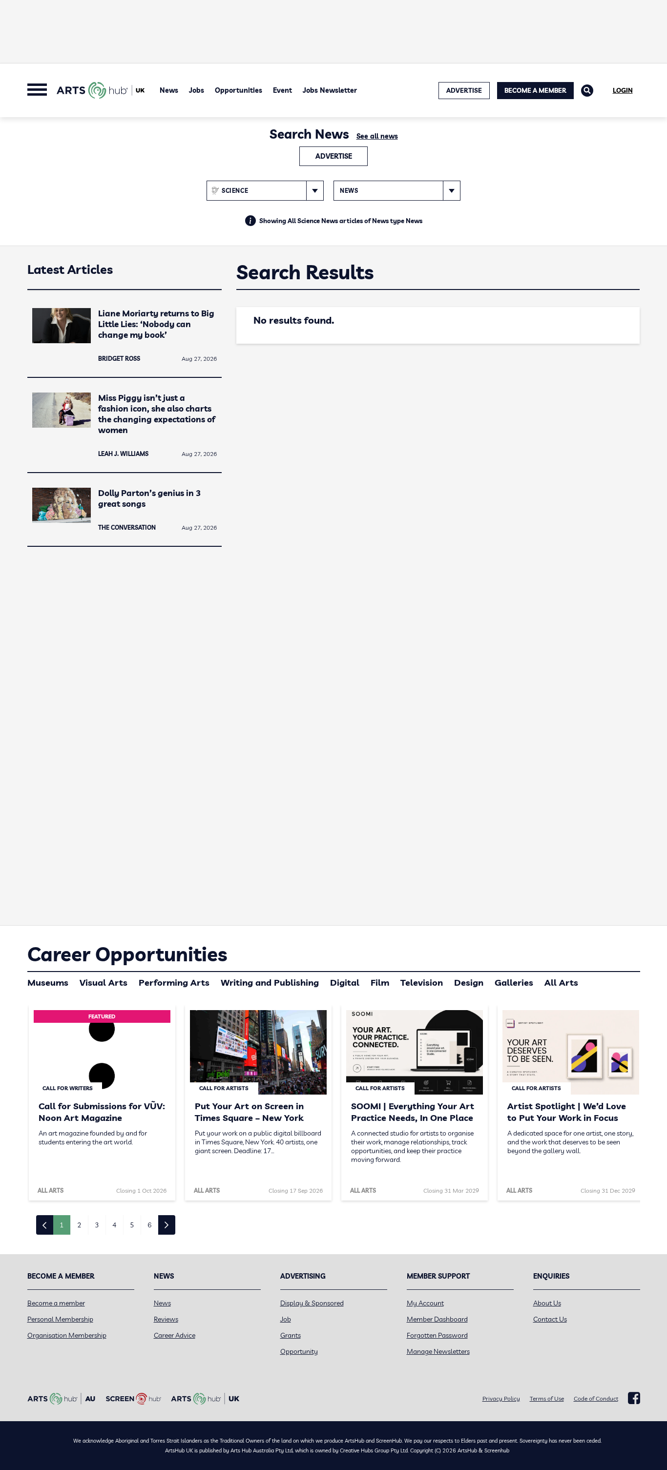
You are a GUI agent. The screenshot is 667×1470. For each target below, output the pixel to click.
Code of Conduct (596, 1398)
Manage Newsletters (438, 1351)
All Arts (561, 982)
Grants (290, 1335)
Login (623, 90)
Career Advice (174, 1335)
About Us (547, 1303)
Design (468, 982)
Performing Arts (174, 982)
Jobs (196, 90)
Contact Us (550, 1319)
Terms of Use (547, 1398)
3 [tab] (97, 1225)
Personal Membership (60, 1319)
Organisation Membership (66, 1335)
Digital (344, 982)
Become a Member (535, 90)
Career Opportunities (127, 954)
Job (285, 1319)
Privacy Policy (501, 1398)
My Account (425, 1303)
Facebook (634, 1398)
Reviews (166, 1319)
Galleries (514, 982)
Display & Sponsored (312, 1303)
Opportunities (238, 90)
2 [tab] (79, 1225)
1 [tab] (61, 1225)
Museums (47, 982)
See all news (377, 136)
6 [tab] (149, 1225)
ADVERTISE (464, 90)
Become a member (56, 1303)
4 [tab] (114, 1225)
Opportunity (299, 1351)
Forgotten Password (437, 1335)
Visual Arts (103, 982)
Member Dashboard (437, 1319)
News (169, 90)
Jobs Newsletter (330, 90)
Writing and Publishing (270, 982)
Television (421, 982)
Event (282, 90)
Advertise (333, 156)
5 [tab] (132, 1225)
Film (380, 982)
